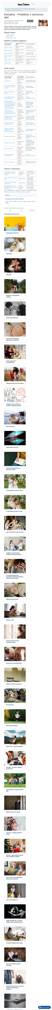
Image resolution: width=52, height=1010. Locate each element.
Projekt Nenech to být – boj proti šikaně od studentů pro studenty (15, 987)
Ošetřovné (9, 253)
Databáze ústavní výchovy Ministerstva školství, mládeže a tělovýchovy (11, 187)
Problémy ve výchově (10, 192)
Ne (21, 210)
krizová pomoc (33, 81)
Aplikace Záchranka (9, 47)
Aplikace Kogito (8, 62)
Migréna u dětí (10, 620)
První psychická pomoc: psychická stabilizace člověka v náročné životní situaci (14, 577)
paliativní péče (29, 149)
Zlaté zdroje (9, 36)
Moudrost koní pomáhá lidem (14, 663)
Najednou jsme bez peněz (13, 812)
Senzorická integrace (12, 725)
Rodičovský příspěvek (12, 317)
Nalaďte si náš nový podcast (14, 684)
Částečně (32, 210)
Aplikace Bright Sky (9, 50)
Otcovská (8, 274)
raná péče (28, 122)
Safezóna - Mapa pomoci (10, 162)
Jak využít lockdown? (12, 899)
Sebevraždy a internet (12, 447)
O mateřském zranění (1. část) (14, 511)
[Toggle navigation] (33, 4)
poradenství (20, 82)
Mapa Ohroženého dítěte (10, 136)
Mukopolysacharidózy (12, 599)
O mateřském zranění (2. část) (14, 490)
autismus (28, 106)
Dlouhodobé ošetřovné (12, 233)
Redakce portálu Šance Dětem (16, 20)
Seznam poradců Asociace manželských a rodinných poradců (10, 173)
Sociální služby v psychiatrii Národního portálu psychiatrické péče (10, 117)
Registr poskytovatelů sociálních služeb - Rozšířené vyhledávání (9, 130)
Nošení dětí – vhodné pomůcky (14, 746)
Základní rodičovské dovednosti (15, 383)
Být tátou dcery (10, 426)
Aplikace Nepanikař (9, 53)
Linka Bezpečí (7, 80)
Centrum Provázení (9, 148)
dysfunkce (28, 107)
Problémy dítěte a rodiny (16, 9)
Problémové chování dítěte (29, 9)
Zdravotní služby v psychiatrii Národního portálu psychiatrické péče (10, 112)
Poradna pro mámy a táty (10, 142)
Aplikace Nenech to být (9, 59)
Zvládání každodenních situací (14, 943)
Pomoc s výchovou (11, 38)
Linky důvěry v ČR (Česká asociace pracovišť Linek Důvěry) (10, 87)
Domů (8, 9)
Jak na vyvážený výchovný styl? (15, 532)
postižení (30, 98)
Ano (10, 210)
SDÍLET (30, 21)
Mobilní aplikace (10, 35)
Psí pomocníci (10, 704)
